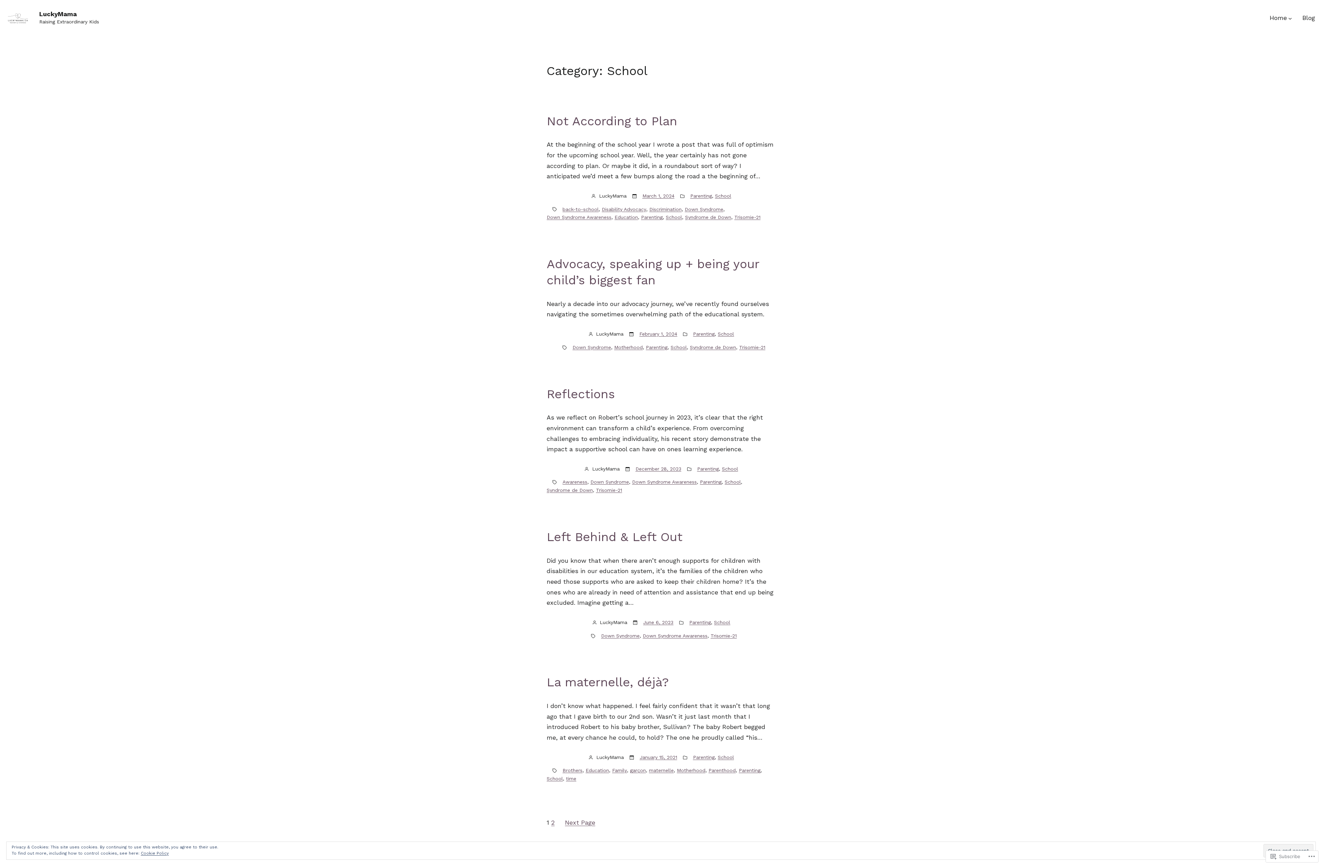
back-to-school (581, 209)
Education (626, 217)
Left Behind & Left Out (614, 537)
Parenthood (722, 770)
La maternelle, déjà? (608, 682)
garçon (638, 770)
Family (619, 770)
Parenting (701, 196)
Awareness (575, 482)
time (571, 778)
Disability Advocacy (624, 209)
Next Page (580, 822)
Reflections (581, 394)
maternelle (661, 770)
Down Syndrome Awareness (579, 217)
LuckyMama (58, 14)
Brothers (573, 770)
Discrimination (665, 209)
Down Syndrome (704, 209)
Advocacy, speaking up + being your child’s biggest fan (653, 272)
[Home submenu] (1290, 18)
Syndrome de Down (708, 217)
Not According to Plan (612, 121)
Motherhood (628, 347)
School (723, 196)
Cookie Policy (155, 853)
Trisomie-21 (747, 217)
